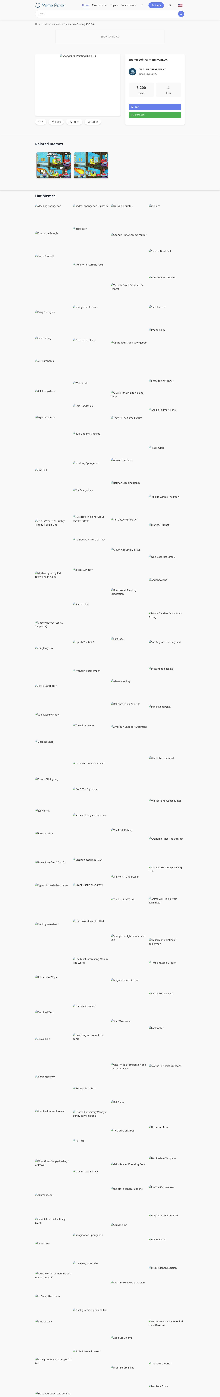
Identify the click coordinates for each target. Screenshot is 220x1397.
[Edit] (108, 58)
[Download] (66, 173)
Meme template (53, 24)
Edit (137, 107)
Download (139, 114)
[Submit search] (181, 14)
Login (158, 5)
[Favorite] (66, 228)
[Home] (50, 5)
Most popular (99, 5)
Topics (114, 5)
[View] (114, 58)
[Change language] (180, 5)
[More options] (142, 5)
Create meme (128, 5)
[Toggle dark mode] (170, 5)
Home (85, 5)
